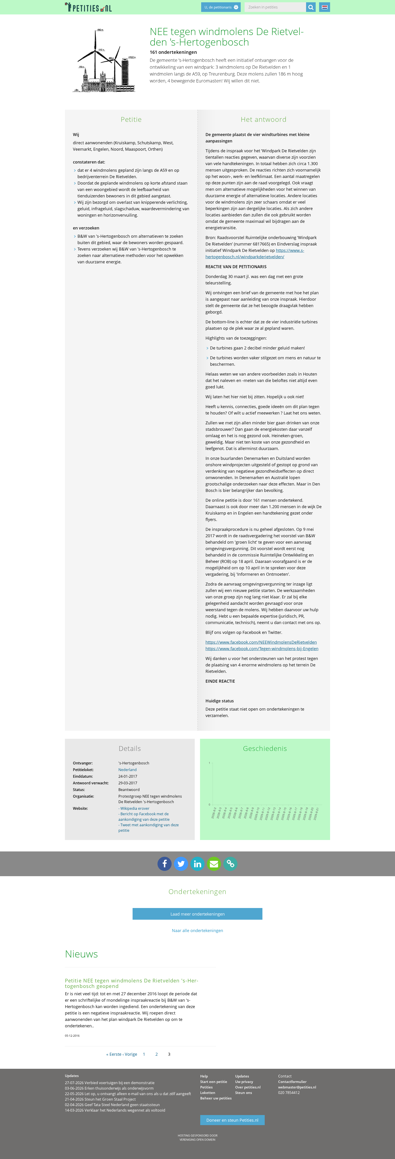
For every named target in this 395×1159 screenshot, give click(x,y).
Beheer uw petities (216, 1098)
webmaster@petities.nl (297, 1087)
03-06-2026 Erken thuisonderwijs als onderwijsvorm (109, 1088)
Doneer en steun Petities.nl (232, 1120)
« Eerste (113, 1054)
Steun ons (243, 1092)
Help (204, 1076)
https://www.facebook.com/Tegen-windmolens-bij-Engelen (262, 648)
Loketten (207, 1092)
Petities (206, 1087)
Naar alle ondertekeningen (197, 930)
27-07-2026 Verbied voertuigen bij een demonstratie (110, 1082)
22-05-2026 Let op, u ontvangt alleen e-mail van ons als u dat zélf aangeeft (128, 1093)
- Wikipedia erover (133, 808)
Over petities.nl (248, 1087)
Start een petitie (213, 1081)
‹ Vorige (130, 1054)
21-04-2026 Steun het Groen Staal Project (100, 1099)
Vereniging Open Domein (197, 1140)
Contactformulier (292, 1081)
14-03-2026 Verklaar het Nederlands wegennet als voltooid (115, 1110)
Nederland (127, 769)
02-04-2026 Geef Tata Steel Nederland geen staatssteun (112, 1104)
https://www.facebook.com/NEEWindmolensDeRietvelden (261, 642)
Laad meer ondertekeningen (198, 914)
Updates (242, 1076)
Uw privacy (244, 1081)
